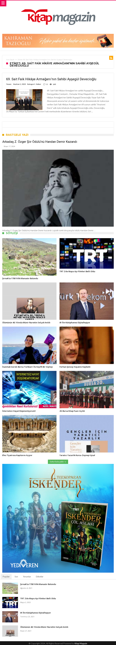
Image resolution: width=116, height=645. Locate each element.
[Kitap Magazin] (58, 3)
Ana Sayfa (10, 60)
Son (16, 576)
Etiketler (39, 576)
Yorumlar (27, 576)
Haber (38, 84)
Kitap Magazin (81, 643)
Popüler (6, 576)
